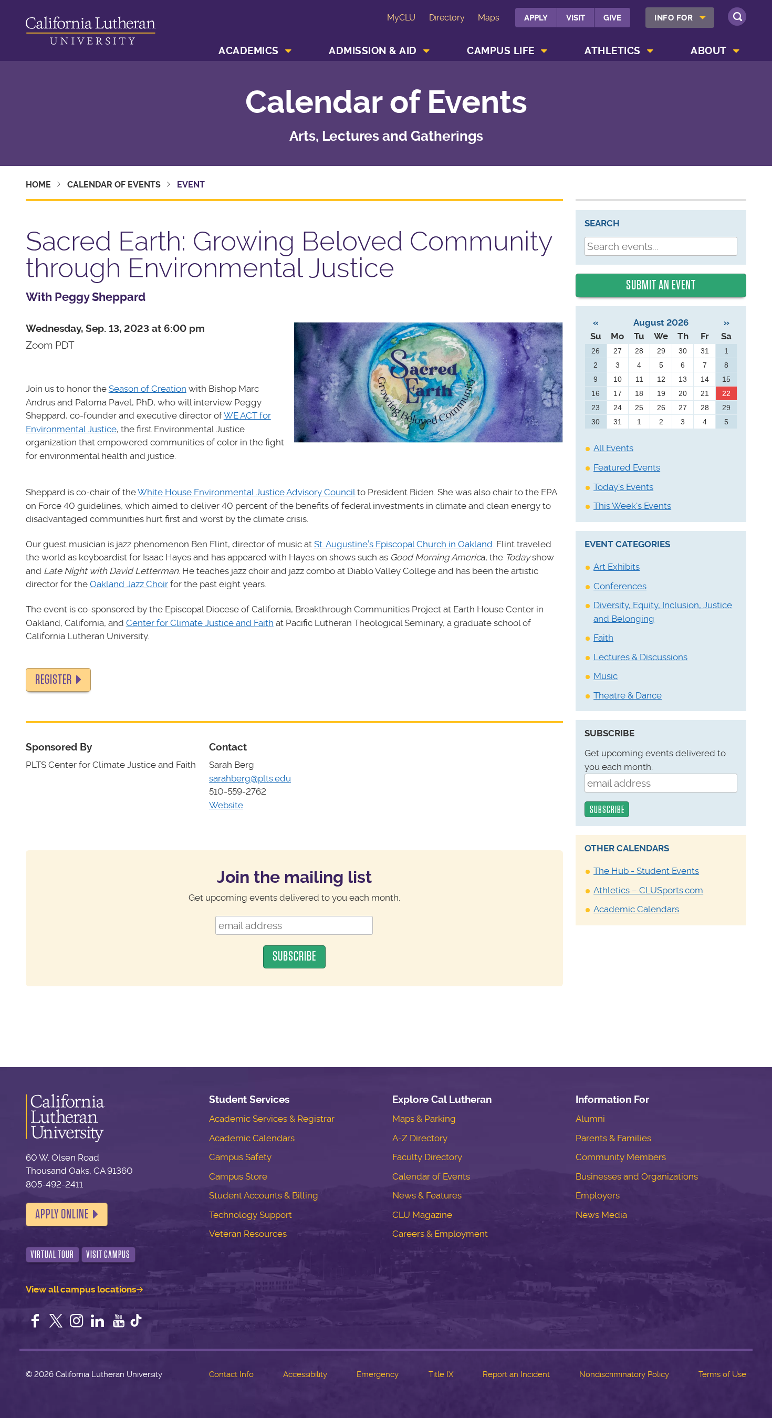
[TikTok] (136, 1322)
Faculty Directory (427, 1157)
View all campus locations (81, 1289)
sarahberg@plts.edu (250, 778)
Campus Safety (240, 1157)
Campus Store (238, 1176)
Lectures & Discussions (640, 657)
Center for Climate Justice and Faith (200, 623)
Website (226, 805)
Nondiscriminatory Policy (624, 1374)
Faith (603, 637)
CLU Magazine (422, 1215)
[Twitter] (55, 1322)
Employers (598, 1195)
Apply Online (62, 1214)
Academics (248, 51)
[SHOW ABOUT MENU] (736, 51)
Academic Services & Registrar (272, 1118)
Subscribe (609, 733)
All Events (613, 448)
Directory (447, 18)
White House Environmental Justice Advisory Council (246, 492)
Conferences (619, 586)
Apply (536, 18)
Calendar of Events (386, 102)
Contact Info (231, 1374)
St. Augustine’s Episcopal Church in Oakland (403, 544)
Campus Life (501, 51)
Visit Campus (108, 1254)
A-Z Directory (419, 1138)
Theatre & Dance (627, 695)
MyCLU (401, 18)
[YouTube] (118, 1322)
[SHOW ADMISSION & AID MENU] (426, 51)
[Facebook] (35, 1322)
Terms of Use (722, 1374)
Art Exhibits (616, 566)
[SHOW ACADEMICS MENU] (288, 51)
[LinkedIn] (97, 1322)
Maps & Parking (424, 1118)
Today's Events (623, 487)
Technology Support (250, 1215)
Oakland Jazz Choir (129, 584)
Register (53, 679)
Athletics (613, 51)
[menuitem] (679, 17)
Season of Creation (147, 388)
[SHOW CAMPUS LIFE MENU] (544, 51)
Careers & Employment (440, 1233)
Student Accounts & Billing (263, 1195)
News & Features (427, 1195)
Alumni (590, 1118)
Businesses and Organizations (637, 1176)
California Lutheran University (90, 32)
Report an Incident (516, 1374)
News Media (601, 1215)
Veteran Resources (248, 1233)
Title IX (441, 1374)
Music (605, 676)
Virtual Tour (52, 1254)
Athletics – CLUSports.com (648, 890)
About (709, 51)
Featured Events (626, 467)
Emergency (378, 1374)
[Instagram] (76, 1322)
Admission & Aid (373, 51)
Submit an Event (661, 285)
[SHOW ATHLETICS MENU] (650, 51)
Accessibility (305, 1374)
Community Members (621, 1157)
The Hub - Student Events (646, 871)
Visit (575, 18)
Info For (673, 18)
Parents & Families (613, 1138)
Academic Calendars (636, 909)
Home (38, 185)
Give (612, 18)
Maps (488, 18)
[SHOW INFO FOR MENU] (702, 17)
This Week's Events (632, 506)
